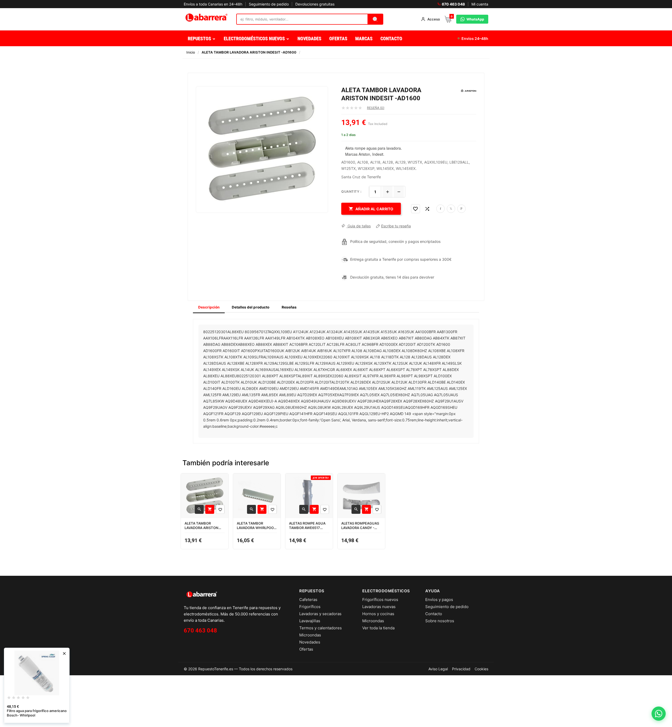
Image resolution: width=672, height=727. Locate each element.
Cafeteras (308, 599)
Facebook (440, 209)
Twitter (451, 209)
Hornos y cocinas (378, 613)
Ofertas (306, 649)
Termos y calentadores (320, 627)
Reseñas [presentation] (289, 307)
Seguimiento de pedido (269, 4)
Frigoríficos (310, 606)
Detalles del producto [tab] (250, 307)
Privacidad (461, 669)
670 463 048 (453, 4)
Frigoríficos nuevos (380, 599)
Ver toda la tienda (378, 627)
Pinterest (461, 209)
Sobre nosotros (439, 620)
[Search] (375, 19)
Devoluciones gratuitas (314, 4)
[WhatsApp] (659, 714)
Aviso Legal (438, 669)
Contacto (433, 613)
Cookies (481, 669)
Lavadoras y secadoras (320, 613)
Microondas (310, 634)
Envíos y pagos (439, 599)
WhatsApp (475, 19)
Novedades (309, 642)
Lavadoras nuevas (379, 606)
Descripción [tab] (208, 307)
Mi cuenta (479, 4)
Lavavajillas (309, 620)
